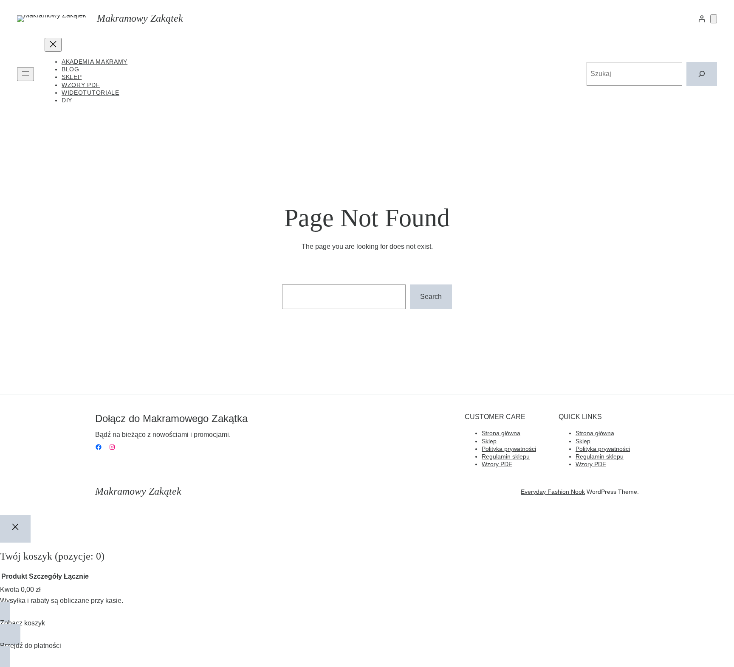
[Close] (15, 528)
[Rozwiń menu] (25, 74)
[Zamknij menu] (53, 45)
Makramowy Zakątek (140, 18)
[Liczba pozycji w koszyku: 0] (713, 18)
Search (431, 296)
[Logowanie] (701, 18)
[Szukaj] (701, 74)
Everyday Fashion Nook (553, 491)
